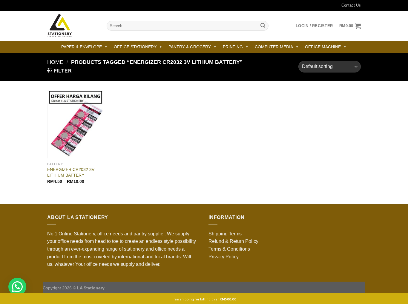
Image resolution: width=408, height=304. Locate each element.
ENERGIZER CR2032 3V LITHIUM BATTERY (70, 172)
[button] (17, 287)
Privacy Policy (223, 256)
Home (55, 62)
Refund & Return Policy (233, 241)
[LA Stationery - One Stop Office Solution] (72, 26)
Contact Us (351, 5)
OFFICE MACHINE (323, 46)
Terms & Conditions (229, 248)
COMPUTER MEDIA (274, 46)
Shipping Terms (225, 233)
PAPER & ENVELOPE (81, 46)
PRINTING (233, 46)
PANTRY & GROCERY (189, 46)
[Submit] (263, 26)
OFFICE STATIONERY (135, 46)
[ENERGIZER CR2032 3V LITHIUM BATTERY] (76, 124)
